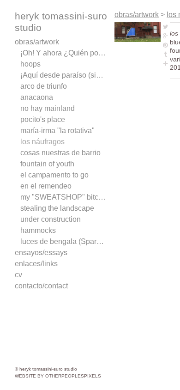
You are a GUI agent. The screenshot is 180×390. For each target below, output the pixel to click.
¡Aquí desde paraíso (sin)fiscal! (63, 75)
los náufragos (42, 142)
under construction (50, 219)
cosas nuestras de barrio (60, 153)
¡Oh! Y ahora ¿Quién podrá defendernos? (63, 53)
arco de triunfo (43, 86)
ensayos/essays (41, 252)
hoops (30, 64)
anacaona (36, 97)
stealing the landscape (57, 208)
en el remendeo (46, 186)
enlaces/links (36, 264)
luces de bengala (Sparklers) (63, 241)
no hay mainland (47, 108)
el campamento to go (54, 175)
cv (18, 275)
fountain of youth (47, 164)
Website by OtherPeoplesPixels (58, 375)
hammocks (38, 230)
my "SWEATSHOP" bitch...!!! (63, 197)
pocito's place (42, 119)
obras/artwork (37, 42)
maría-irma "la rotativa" (57, 130)
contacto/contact (41, 286)
